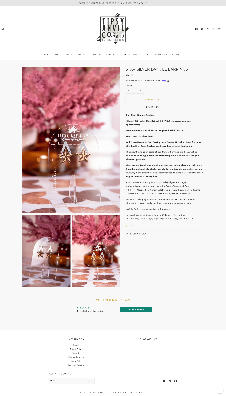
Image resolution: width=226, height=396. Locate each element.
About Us (76, 353)
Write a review (136, 309)
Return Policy (76, 349)
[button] (3, 29)
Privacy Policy (76, 361)
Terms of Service (76, 365)
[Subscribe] (88, 381)
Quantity (129, 85)
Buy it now (153, 107)
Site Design (117, 392)
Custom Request (76, 357)
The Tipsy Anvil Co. (98, 392)
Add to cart (153, 99)
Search (76, 345)
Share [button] (131, 225)
